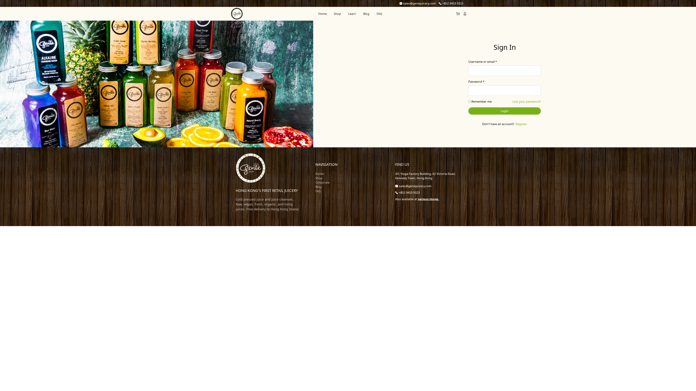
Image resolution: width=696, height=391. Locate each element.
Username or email (482, 62)
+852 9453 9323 (452, 3)
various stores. (428, 199)
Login (504, 111)
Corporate (322, 182)
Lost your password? (526, 102)
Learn (352, 14)
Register (521, 124)
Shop (337, 14)
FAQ (379, 14)
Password (476, 82)
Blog (366, 14)
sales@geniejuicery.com (419, 3)
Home (322, 14)
